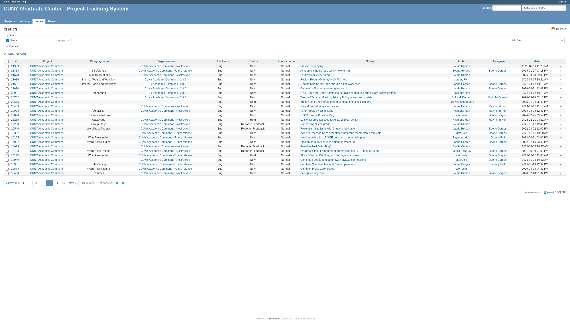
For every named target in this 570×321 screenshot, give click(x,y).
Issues (39, 21)
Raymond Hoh (461, 93)
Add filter (516, 40)
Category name (100, 61)
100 (121, 183)
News (51, 21)
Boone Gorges (461, 70)
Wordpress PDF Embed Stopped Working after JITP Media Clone (339, 150)
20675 (15, 101)
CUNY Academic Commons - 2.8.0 (165, 79)
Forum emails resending (315, 75)
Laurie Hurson (461, 66)
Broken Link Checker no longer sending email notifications (335, 101)
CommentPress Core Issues (317, 168)
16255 (15, 137)
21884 (15, 70)
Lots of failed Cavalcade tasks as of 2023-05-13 (329, 119)
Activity (25, 21)
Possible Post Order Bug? (316, 146)
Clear (23, 53)
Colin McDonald (461, 97)
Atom (550, 192)
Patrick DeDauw (461, 150)
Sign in (562, 1)
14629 (15, 146)
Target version (166, 61)
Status (13, 40)
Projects (15, 1)
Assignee (499, 61)
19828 (15, 115)
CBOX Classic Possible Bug (317, 115)
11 (36, 183)
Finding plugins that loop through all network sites (330, 84)
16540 (15, 128)
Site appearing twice (312, 173)
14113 (15, 155)
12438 (15, 173)
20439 (15, 106)
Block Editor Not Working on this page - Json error (330, 155)
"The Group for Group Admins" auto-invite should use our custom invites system (348, 93)
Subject (371, 61)
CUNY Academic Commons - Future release (165, 70)
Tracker (221, 61)
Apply (11, 53)
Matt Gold (461, 133)
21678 (15, 75)
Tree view (561, 28)
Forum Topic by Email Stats (316, 110)
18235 (15, 119)
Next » (73, 183)
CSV (557, 192)
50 (116, 183)
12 (42, 183)
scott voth (461, 115)
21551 (15, 84)
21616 (15, 79)
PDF (564, 192)
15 (63, 183)
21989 (15, 66)
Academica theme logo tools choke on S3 (325, 70)
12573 (15, 168)
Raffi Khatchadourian (461, 101)
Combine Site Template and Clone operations (328, 164)
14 (56, 183)
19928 (15, 110)
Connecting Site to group (315, 124)
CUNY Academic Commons (46, 66)
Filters (12, 35)
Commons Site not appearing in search (324, 88)
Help (24, 1)
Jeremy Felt (461, 79)
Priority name (286, 61)
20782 (15, 97)
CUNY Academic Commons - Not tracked (165, 66)
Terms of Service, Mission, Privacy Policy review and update (336, 97)
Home (6, 1)
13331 (15, 164)
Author (462, 61)
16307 (15, 133)
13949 (15, 159)
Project (47, 61)
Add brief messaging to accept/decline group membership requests (340, 133)
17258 (15, 124)
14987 (15, 142)
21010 (15, 88)
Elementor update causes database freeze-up (328, 142)
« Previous (12, 183)
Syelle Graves (461, 146)
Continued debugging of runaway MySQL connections (333, 159)
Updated (536, 61)
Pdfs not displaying (311, 66)
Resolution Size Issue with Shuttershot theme (327, 128)
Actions (562, 66)
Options (13, 46)
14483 (15, 150)
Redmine (274, 318)
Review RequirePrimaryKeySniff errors (323, 79)
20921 (15, 93)
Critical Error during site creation (319, 106)
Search (486, 7)
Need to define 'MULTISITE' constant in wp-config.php (332, 137)
